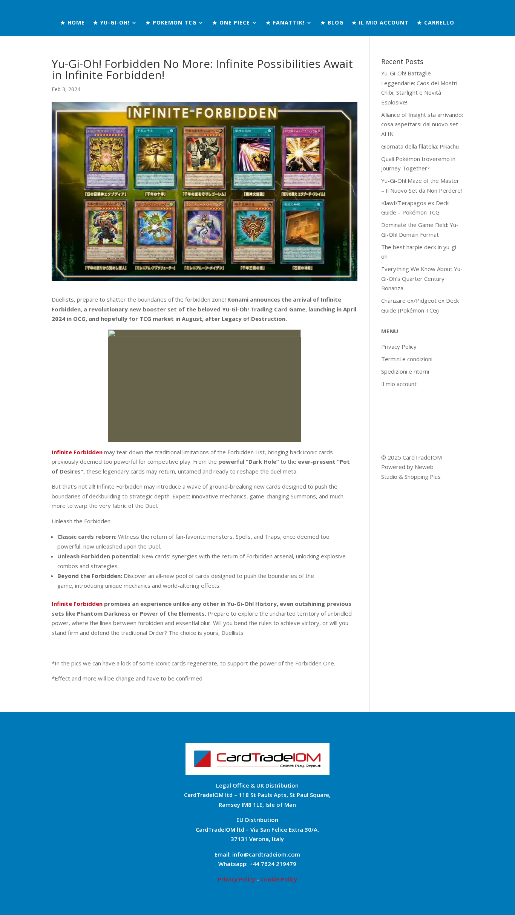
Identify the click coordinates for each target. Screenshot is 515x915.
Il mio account (399, 384)
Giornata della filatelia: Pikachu (420, 146)
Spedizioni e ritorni (405, 371)
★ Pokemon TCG (171, 23)
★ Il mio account (380, 23)
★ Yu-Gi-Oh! (111, 23)
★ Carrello (435, 23)
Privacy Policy (399, 346)
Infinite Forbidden (77, 603)
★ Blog (331, 23)
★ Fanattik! (285, 23)
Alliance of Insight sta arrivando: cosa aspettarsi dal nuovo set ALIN (422, 124)
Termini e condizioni (406, 359)
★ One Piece (231, 23)
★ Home (72, 23)
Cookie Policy (279, 879)
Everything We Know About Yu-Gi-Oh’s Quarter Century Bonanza (422, 278)
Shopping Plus (423, 476)
